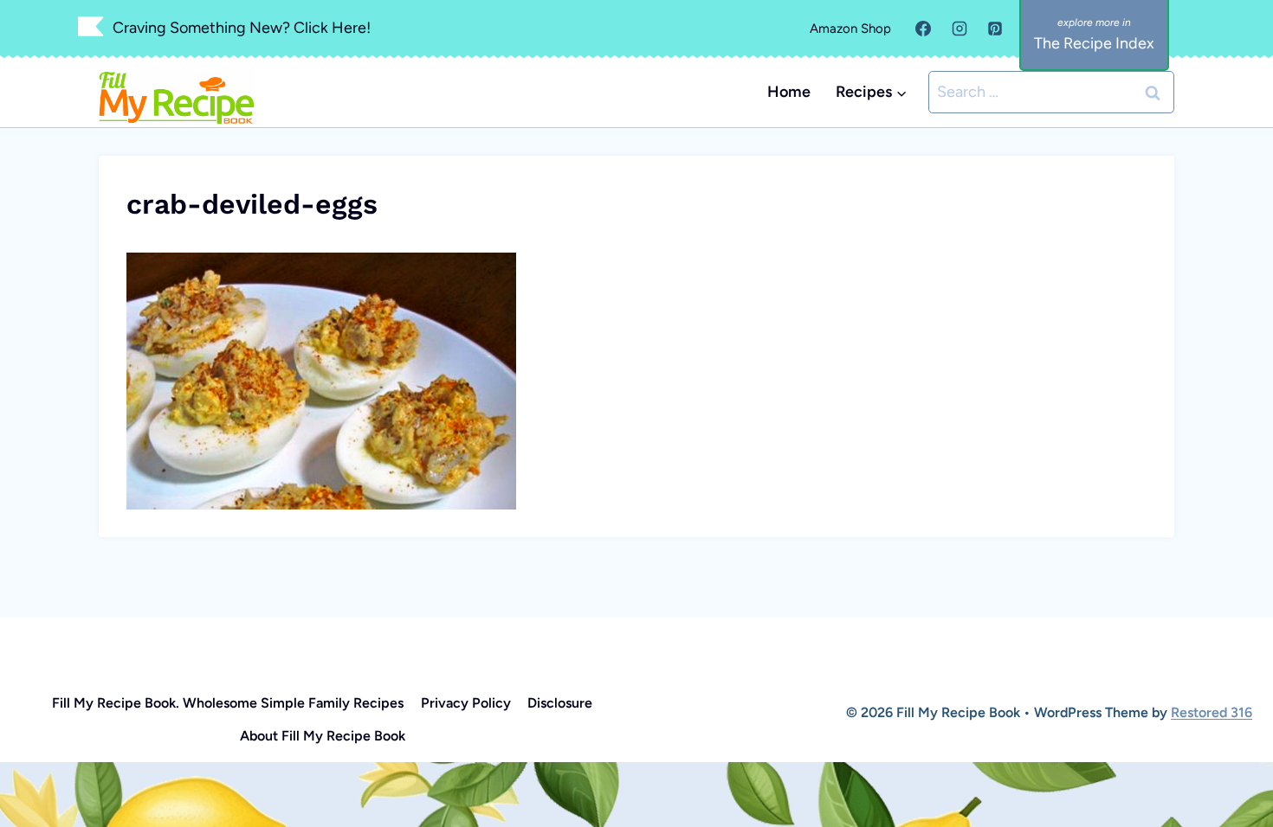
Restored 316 (1211, 712)
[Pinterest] (995, 28)
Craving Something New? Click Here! (242, 27)
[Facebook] (923, 28)
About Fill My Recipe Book (322, 736)
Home (789, 91)
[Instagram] (959, 28)
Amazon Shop (850, 28)
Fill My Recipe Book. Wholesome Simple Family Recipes (228, 703)
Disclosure (559, 703)
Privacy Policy (466, 703)
